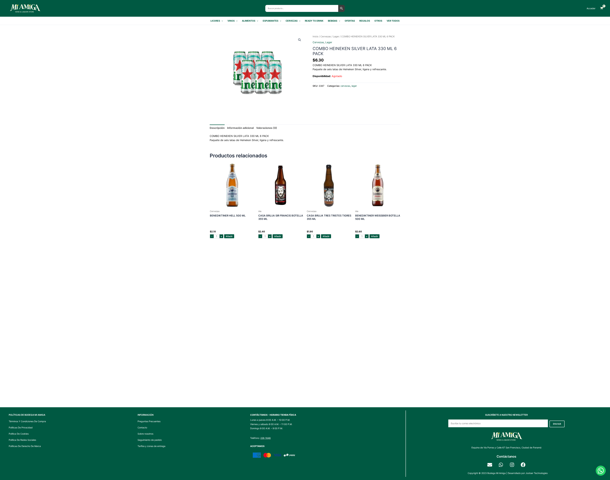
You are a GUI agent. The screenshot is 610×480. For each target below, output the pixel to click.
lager (336, 36)
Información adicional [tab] (240, 127)
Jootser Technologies (536, 473)
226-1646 (265, 438)
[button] (221, 21)
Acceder (591, 8)
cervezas (325, 36)
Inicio (315, 36)
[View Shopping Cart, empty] (601, 8)
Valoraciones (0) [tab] (266, 127)
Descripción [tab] (217, 127)
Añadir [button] (229, 236)
